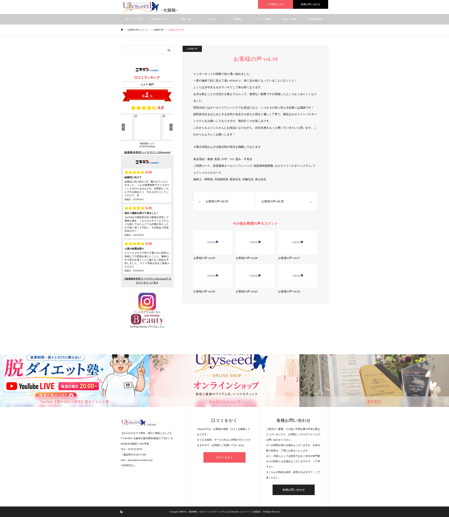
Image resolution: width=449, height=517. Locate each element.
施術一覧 (186, 19)
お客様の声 (192, 49)
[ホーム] (122, 30)
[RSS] (121, 511)
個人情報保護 (315, 19)
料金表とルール (159, 19)
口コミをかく (224, 457)
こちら (157, 312)
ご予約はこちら (275, 4)
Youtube (211, 19)
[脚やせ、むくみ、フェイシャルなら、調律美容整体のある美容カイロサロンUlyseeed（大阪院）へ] (152, 7)
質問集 (237, 19)
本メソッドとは (133, 19)
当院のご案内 (289, 19)
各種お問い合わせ (310, 4)
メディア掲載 (263, 19)
